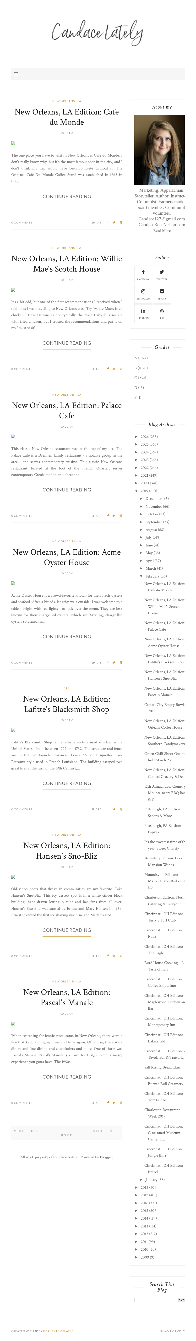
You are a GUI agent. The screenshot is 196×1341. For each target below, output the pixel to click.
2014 (144, 1218)
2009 (145, 1257)
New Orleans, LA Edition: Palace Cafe (67, 410)
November (154, 506)
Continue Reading (67, 196)
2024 (145, 452)
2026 (145, 436)
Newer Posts (27, 1131)
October (152, 514)
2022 (145, 467)
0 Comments (21, 222)
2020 (145, 483)
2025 (145, 444)
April (150, 560)
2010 (144, 1249)
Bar (67, 688)
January (152, 1179)
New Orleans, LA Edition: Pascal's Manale (66, 997)
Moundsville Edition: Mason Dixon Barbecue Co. (164, 881)
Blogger (106, 1157)
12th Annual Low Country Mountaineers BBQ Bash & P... (165, 793)
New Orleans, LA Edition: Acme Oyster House (67, 557)
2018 (144, 1187)
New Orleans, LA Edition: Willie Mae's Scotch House (66, 264)
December (154, 498)
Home (66, 1135)
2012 (144, 1234)
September (154, 522)
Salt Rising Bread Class (162, 1067)
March (151, 568)
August (151, 529)
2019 (144, 491)
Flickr (162, 298)
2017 (144, 1195)
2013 (144, 1226)
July (149, 537)
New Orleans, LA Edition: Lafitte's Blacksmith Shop (66, 704)
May (149, 553)
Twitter (162, 279)
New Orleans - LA (66, 101)
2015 (144, 1210)
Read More (162, 230)
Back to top (171, 1330)
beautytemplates (58, 1331)
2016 (144, 1203)
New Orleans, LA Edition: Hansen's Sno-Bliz (66, 850)
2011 (144, 1241)
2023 (145, 460)
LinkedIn (143, 318)
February (153, 576)
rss (162, 318)
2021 (144, 475)
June (149, 545)
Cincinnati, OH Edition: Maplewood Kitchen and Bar (165, 1002)
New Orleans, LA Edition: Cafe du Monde (67, 117)
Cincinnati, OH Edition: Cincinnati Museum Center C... (163, 1133)
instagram (143, 298)
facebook (143, 279)
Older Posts (106, 1131)
